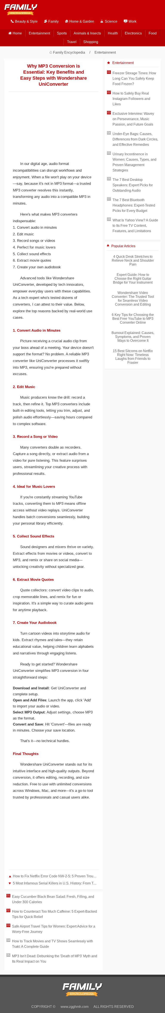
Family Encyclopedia (69, 52)
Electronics (133, 33)
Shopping (90, 42)
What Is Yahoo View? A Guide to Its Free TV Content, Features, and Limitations (135, 225)
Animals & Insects (87, 33)
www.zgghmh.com (75, 1006)
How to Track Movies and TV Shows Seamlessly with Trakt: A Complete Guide (52, 943)
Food (153, 33)
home (17, 33)
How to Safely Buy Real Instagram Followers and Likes (131, 99)
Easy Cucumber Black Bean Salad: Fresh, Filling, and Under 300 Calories (53, 899)
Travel (71, 42)
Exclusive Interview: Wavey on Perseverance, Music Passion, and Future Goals (133, 119)
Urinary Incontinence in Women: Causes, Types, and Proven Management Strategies (134, 162)
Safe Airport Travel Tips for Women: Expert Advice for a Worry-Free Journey (53, 929)
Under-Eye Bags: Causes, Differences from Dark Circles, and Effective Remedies (135, 139)
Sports (62, 33)
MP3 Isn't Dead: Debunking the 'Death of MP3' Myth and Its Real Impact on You (54, 958)
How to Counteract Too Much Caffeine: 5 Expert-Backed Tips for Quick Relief (54, 914)
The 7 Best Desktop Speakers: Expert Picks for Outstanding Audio (133, 185)
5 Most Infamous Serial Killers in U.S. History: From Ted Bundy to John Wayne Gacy (55, 883)
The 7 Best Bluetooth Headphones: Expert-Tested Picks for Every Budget (134, 205)
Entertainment (39, 33)
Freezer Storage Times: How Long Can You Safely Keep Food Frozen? (134, 78)
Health (113, 33)
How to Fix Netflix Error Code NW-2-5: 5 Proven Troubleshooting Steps (55, 876)
